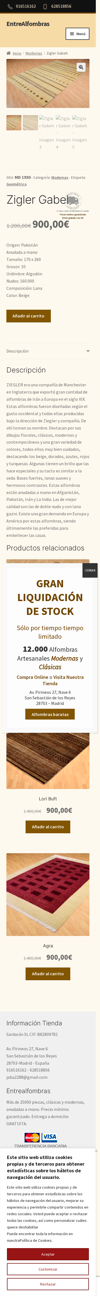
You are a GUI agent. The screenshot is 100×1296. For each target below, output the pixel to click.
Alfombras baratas (50, 714)
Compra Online (32, 677)
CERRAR (90, 570)
